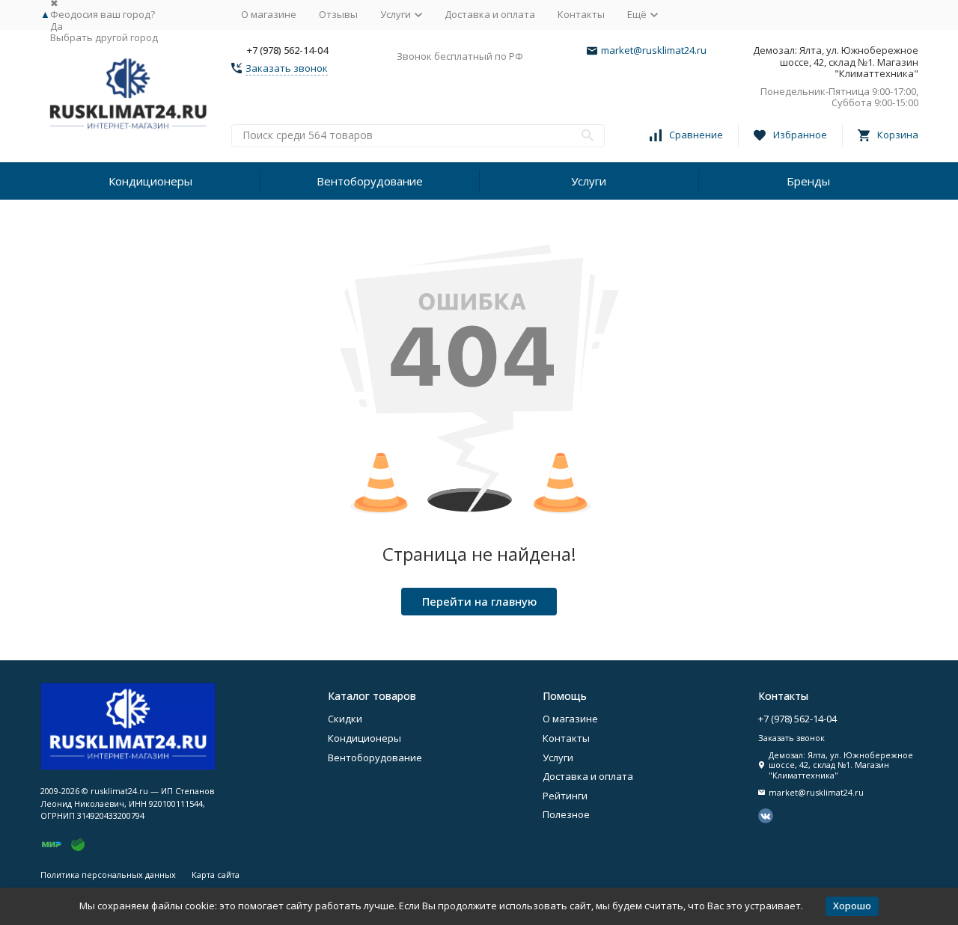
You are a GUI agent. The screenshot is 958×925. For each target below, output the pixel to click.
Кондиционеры (150, 180)
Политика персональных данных (108, 874)
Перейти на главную (479, 601)
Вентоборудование (370, 180)
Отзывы (338, 14)
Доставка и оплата (490, 14)
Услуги (588, 180)
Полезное (566, 814)
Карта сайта (216, 874)
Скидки (345, 718)
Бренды (808, 180)
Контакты (581, 14)
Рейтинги (565, 795)
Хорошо (852, 905)
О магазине (268, 14)
